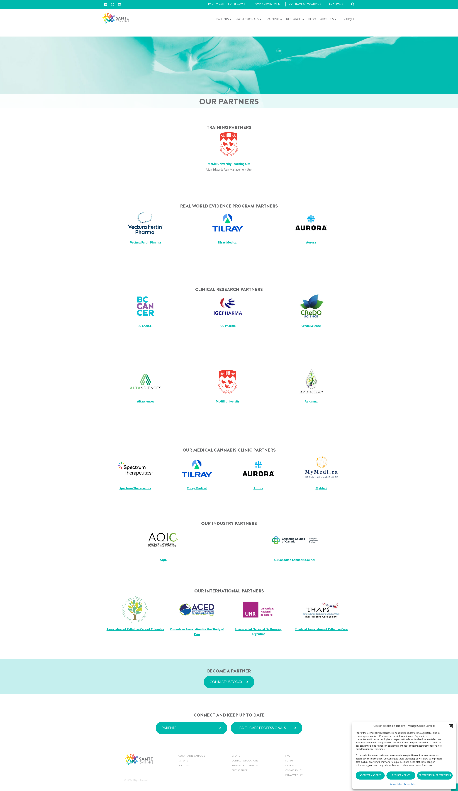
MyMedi (321, 488)
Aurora (311, 242)
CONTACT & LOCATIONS (245, 760)
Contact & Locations (305, 4)
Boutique (348, 19)
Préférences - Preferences (435, 775)
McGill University (228, 401)
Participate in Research (226, 4)
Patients (223, 19)
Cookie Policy (396, 784)
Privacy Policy (410, 784)
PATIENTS (169, 727)
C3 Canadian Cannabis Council (295, 560)
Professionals (247, 19)
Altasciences (145, 401)
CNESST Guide (239, 770)
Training (272, 19)
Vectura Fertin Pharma (145, 242)
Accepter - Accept (370, 775)
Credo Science (311, 326)
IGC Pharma (228, 326)
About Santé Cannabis (191, 756)
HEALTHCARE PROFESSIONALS (261, 727)
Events (236, 756)
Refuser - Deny (401, 775)
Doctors (183, 765)
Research (294, 19)
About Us (327, 19)
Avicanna (311, 401)
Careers (290, 765)
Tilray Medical (227, 242)
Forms (289, 760)
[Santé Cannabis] (115, 18)
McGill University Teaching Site (229, 164)
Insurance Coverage (245, 765)
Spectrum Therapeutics (135, 488)
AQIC (163, 560)
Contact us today (226, 681)
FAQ (287, 756)
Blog (312, 19)
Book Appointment (267, 4)
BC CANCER (146, 326)
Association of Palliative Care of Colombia (135, 629)
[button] (451, 726)
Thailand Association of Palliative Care (321, 629)
